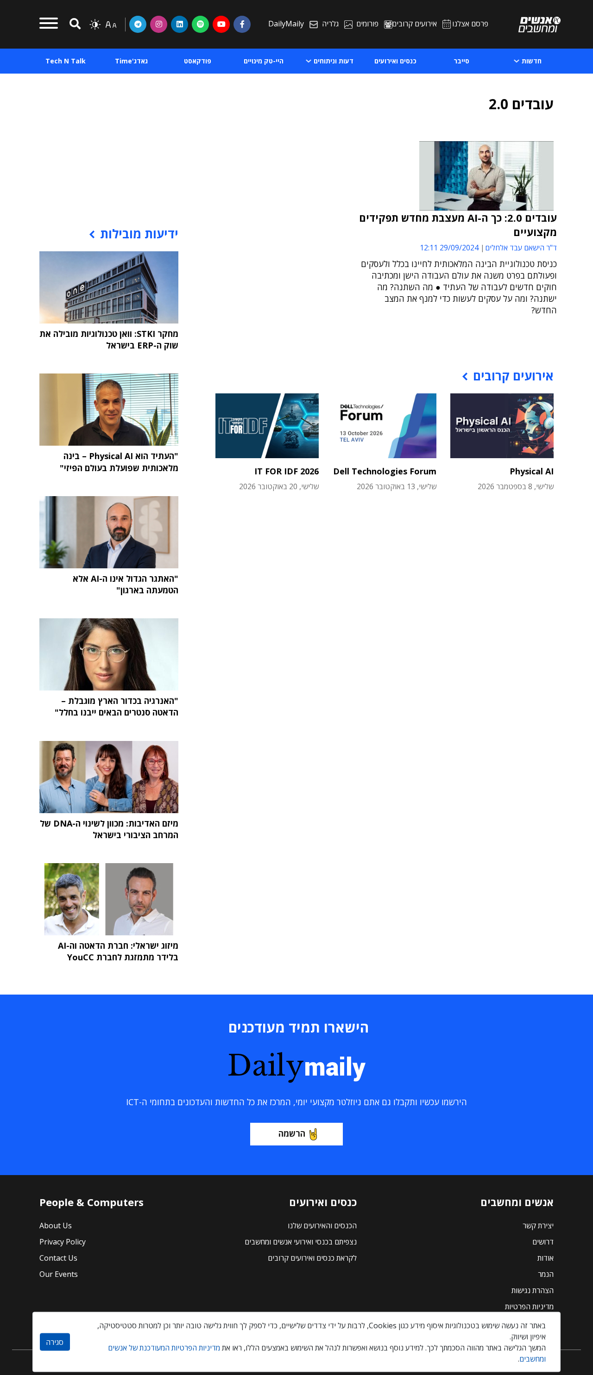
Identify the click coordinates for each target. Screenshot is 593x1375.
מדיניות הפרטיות (529, 1306)
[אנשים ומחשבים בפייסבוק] (242, 24)
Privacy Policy (62, 1242)
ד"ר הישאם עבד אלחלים (521, 247)
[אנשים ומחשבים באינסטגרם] (158, 24)
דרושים (543, 1242)
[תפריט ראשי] (48, 24)
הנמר (546, 1274)
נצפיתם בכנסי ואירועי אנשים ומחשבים (301, 1242)
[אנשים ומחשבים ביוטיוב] (221, 24)
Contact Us (58, 1258)
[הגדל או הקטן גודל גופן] (111, 24)
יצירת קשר (538, 1225)
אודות (545, 1258)
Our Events (58, 1274)
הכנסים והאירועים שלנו (322, 1225)
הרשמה (291, 1133)
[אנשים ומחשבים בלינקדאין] (179, 24)
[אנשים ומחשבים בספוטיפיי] (200, 24)
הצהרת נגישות (532, 1290)
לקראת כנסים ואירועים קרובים (312, 1258)
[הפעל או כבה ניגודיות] (95, 24)
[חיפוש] (74, 24)
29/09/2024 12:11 (449, 248)
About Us (55, 1225)
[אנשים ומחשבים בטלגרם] (137, 24)
